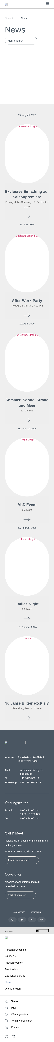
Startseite (9, 18)
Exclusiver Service (15, 975)
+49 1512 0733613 (30, 782)
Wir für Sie (10, 956)
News (8, 982)
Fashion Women (14, 962)
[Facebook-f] (32, 919)
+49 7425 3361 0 (29, 778)
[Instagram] (12, 919)
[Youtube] (41, 919)
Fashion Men (12, 969)
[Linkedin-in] (22, 919)
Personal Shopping (15, 949)
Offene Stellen (13, 988)
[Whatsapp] (6, 1036)
